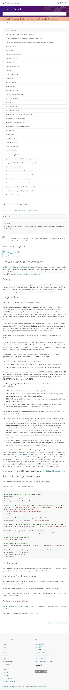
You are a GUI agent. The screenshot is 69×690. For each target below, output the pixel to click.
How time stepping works (14, 167)
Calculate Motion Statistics (14, 66)
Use (4, 23)
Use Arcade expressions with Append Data (19, 171)
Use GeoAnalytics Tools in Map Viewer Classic (20, 34)
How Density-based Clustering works (52, 471)
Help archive (32, 210)
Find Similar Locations (12, 110)
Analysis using (14, 267)
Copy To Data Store (12, 74)
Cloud (5, 656)
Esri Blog (5, 675)
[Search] (58, 3)
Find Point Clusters (11, 106)
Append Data (10, 50)
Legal (45, 686)
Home (4, 644)
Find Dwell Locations (12, 98)
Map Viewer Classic (20, 23)
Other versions (18, 210)
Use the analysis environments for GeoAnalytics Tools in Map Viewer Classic (29, 42)
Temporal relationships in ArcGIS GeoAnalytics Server (22, 163)
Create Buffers (10, 78)
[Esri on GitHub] (42, 671)
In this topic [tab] (7, 216)
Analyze (9, 23)
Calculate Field (10, 62)
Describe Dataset (11, 82)
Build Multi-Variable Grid (13, 54)
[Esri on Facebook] (39, 671)
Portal (4, 647)
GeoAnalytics (32, 23)
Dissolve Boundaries (12, 90)
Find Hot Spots (10, 102)
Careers (5, 672)
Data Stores (6, 653)
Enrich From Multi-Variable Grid (15, 94)
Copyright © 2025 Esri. (9, 686)
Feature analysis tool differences (29, 274)
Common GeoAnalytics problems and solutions (20, 195)
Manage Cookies (38, 686)
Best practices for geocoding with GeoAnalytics (20, 191)
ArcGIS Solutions (40, 659)
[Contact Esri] (45, 671)
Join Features (10, 130)
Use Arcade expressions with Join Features (19, 183)
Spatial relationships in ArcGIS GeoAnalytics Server (21, 159)
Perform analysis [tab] (10, 30)
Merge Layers (10, 134)
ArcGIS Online (40, 644)
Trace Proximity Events (12, 155)
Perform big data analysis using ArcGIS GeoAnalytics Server (24, 38)
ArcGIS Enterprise (12, 3)
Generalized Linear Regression (15, 118)
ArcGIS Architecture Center (44, 662)
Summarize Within (11, 151)
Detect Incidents (11, 86)
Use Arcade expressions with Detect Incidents (20, 179)
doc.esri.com (52, 19)
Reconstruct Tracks (11, 142)
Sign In (64, 3)
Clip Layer (9, 70)
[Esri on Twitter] (36, 671)
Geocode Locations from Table (15, 122)
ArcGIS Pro (38, 647)
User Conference (8, 678)
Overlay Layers (10, 138)
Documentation (8, 662)
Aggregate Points (11, 46)
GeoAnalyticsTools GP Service (25, 454)
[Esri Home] (39, 665)
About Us (6, 669)
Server (5, 650)
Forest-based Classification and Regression (19, 114)
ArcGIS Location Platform (43, 653)
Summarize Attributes (12, 146)
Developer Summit (9, 681)
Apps (4, 659)
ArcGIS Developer (41, 656)
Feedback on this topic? (58, 623)
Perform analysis (44, 23)
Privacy (30, 686)
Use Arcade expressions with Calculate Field (20, 175)
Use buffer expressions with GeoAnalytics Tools (20, 187)
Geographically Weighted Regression (17, 126)
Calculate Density (11, 58)
